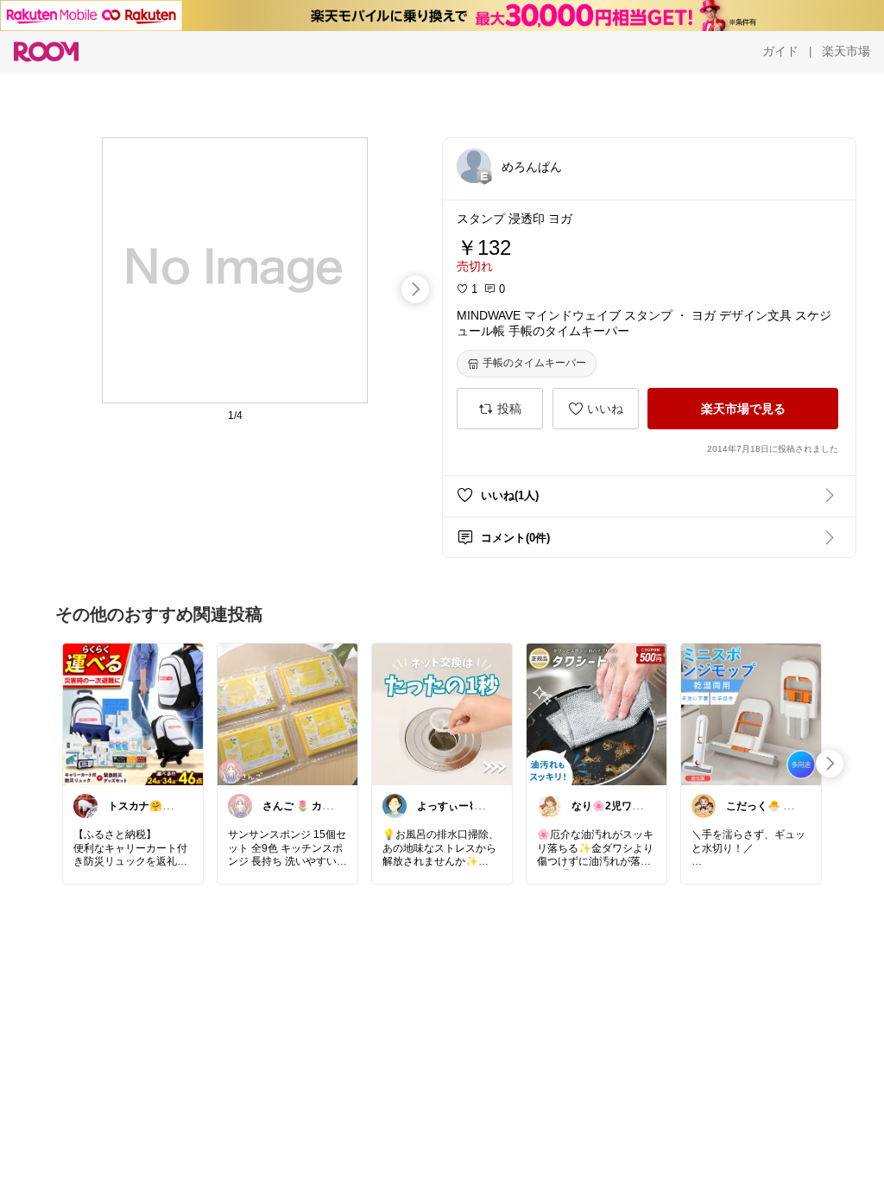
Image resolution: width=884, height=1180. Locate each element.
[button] (474, 166)
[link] (133, 713)
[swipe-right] (415, 289)
